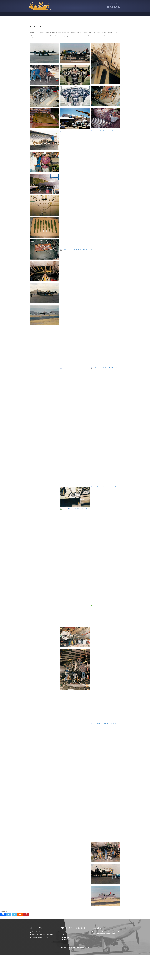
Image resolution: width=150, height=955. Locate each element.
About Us (38, 14)
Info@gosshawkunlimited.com (41, 937)
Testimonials (65, 937)
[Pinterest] (26, 914)
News (69, 14)
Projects (62, 14)
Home (31, 14)
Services (53, 14)
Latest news (65, 939)
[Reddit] (20, 914)
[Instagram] (14, 914)
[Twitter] (8, 914)
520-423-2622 (36, 932)
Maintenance (40, 20)
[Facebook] (3, 914)
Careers (46, 14)
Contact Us (76, 14)
